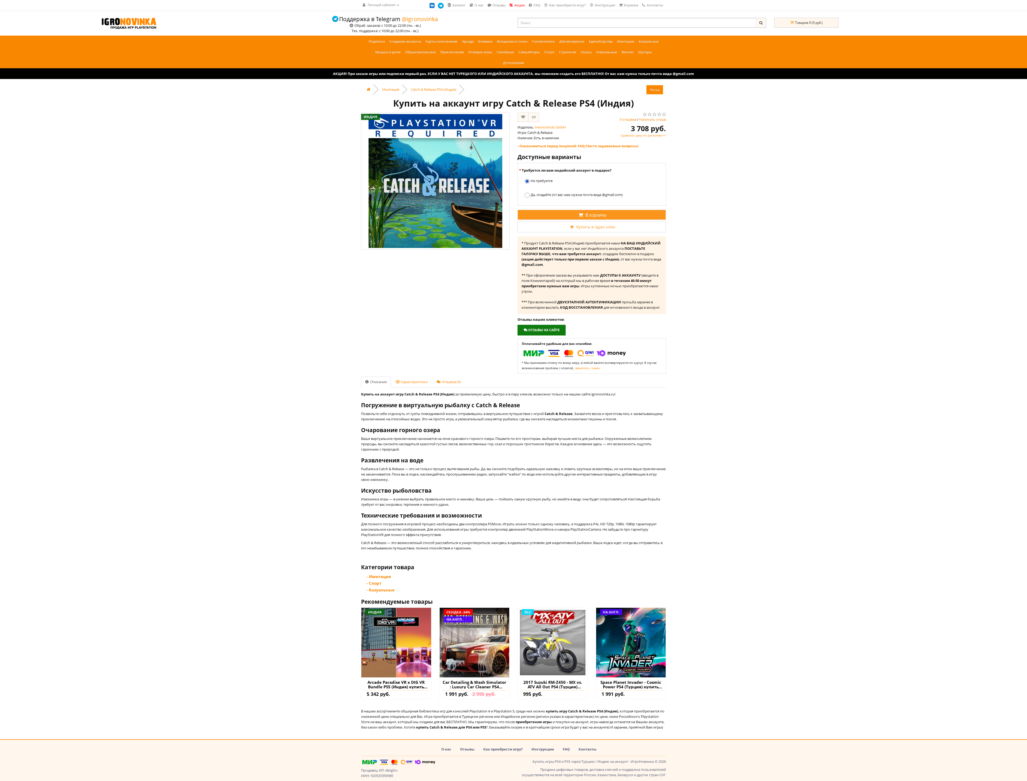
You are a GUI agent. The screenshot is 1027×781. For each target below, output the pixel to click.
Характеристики (414, 381)
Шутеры (645, 52)
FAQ (566, 749)
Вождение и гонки (512, 41)
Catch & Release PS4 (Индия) (433, 89)
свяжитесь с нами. (587, 368)
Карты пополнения (441, 41)
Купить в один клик (595, 226)
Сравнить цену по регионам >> (643, 135)
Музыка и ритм (388, 52)
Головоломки (543, 41)
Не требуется (541, 180)
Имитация (625, 41)
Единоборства (600, 41)
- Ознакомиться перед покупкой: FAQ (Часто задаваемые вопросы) (578, 146)
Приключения (452, 52)
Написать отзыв (652, 119)
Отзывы (467, 749)
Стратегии (567, 52)
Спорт (549, 52)
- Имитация (378, 576)
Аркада (468, 41)
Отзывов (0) (451, 381)
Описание (378, 381)
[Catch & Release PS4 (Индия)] (435, 181)
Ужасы (586, 52)
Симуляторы (529, 52)
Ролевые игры (480, 52)
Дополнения (513, 62)
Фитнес (628, 52)
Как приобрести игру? (503, 749)
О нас (446, 749)
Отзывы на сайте (543, 330)
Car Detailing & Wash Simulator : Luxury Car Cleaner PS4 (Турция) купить (474, 684)
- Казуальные (380, 590)
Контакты (654, 5)
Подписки (377, 41)
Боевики (485, 41)
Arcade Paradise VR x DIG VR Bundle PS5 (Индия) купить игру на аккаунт (396, 684)
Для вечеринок (571, 41)
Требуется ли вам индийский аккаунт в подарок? (566, 170)
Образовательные (420, 52)
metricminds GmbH (550, 127)
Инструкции (542, 749)
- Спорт (373, 583)
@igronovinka (420, 19)
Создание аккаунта (405, 41)
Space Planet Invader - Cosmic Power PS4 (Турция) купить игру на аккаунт (630, 684)
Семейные (505, 52)
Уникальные (606, 52)
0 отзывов (628, 119)
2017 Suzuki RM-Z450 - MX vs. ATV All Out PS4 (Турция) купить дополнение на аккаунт (552, 684)
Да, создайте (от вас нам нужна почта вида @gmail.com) (576, 194)
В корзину (595, 215)
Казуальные (649, 41)
